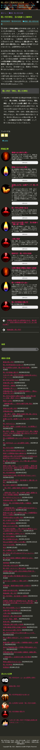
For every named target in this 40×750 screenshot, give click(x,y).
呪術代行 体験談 (9, 385)
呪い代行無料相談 (9, 472)
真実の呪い (7, 621)
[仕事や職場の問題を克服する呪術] (6, 272)
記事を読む (25, 162)
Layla (6, 140)
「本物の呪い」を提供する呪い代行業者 (17, 657)
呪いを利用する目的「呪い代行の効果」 (17, 367)
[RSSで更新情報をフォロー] (6, 135)
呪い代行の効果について (11, 608)
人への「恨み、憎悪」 (11, 619)
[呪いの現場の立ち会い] (6, 286)
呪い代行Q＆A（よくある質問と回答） (16, 443)
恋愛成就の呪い (8, 411)
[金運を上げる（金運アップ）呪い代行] (6, 189)
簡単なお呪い (36, 742)
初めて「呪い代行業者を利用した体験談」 (18, 503)
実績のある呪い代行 (10, 408)
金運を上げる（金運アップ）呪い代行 (25, 186)
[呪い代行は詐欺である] (6, 212)
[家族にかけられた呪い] (6, 171)
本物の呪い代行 (8, 383)
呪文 (4, 547)
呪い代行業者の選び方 (20, 302)
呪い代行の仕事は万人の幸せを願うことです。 (19, 633)
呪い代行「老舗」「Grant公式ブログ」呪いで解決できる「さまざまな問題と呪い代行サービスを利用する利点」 (20, 433)
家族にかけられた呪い (20, 167)
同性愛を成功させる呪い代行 (13, 517)
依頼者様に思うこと (10, 388)
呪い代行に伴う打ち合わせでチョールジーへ (18, 553)
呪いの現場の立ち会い (20, 283)
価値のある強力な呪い (20, 152)
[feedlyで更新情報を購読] (2, 135)
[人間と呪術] (6, 243)
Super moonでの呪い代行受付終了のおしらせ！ (19, 475)
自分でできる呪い (9, 545)
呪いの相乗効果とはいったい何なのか (16, 438)
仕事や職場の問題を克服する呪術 (24, 268)
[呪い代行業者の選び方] (6, 306)
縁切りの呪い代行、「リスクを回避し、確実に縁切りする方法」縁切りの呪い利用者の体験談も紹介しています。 (20, 468)
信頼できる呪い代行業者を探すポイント (17, 576)
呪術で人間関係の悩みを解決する (14, 453)
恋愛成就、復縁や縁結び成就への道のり (17, 585)
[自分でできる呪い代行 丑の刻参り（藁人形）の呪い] (6, 226)
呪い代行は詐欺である (20, 208)
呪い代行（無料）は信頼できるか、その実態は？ (20, 426)
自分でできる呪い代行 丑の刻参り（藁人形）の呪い (25, 223)
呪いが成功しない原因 (11, 520)
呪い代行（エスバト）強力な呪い (14, 568)
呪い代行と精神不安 (10, 485)
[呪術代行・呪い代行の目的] (6, 257)
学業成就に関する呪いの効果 (13, 624)
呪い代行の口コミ (9, 423)
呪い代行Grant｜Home (7, 740)
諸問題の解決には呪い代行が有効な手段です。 (19, 571)
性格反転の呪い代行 (10, 500)
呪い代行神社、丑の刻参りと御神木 (15, 596)
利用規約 (6, 667)
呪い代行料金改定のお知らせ (13, 365)
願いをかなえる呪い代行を (12, 630)
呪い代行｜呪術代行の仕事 (12, 2)
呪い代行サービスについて (12, 497)
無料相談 (6, 563)
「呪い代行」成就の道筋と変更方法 (15, 488)
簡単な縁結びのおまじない (12, 662)
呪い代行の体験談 (9, 523)
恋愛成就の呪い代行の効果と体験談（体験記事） (20, 652)
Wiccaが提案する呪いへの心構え (14, 542)
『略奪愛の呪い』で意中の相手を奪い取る (18, 403)
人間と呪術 (16, 239)
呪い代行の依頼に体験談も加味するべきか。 (18, 558)
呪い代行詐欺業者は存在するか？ (14, 450)
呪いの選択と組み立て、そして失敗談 (16, 637)
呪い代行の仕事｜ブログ (23, 740)
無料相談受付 (21, 744)
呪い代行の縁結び (9, 536)
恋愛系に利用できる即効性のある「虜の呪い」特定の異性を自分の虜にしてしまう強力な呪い (20, 322)
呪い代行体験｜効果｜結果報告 (11, 742)
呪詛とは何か (7, 401)
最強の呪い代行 (8, 362)
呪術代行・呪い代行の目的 (21, 253)
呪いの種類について (10, 550)
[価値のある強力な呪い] (6, 156)
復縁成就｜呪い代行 (14, 329)
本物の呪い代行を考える (11, 610)
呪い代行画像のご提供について (14, 533)
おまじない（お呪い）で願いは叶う (15, 581)
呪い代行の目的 (8, 448)
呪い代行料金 (7, 664)
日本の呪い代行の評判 (11, 565)
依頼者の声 (35, 740)
